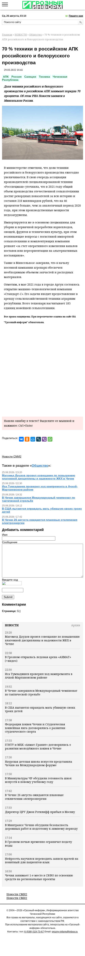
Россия (16, 76)
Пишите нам (76, 16)
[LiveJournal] (38, 439)
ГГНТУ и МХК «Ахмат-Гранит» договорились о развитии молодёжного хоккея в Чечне (38, 746)
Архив (75, 625)
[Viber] (44, 439)
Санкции (30, 76)
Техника (44, 76)
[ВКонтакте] (21, 439)
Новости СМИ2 (17, 894)
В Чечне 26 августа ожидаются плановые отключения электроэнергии (34, 796)
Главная (7, 34)
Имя (5, 534)
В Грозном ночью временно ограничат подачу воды (38, 843)
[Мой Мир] (32, 439)
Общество (35, 34)
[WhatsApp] (50, 439)
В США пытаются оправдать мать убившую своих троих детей (40, 709)
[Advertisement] (42, 369)
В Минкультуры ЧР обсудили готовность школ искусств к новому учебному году (38, 780)
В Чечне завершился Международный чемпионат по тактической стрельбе (41, 692)
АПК (6, 76)
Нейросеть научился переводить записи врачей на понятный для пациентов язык (41, 860)
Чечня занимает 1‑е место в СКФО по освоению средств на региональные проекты (39, 877)
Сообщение (9, 542)
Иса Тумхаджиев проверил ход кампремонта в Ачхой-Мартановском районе (38, 675)
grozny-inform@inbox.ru (65, 931)
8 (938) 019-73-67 (34, 931)
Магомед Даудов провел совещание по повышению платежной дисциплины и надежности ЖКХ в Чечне (42, 640)
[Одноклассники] (27, 439)
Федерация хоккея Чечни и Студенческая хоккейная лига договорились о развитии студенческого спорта (35, 727)
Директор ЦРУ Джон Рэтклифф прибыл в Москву (40, 812)
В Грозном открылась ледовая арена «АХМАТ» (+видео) (38, 658)
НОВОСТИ (21, 34)
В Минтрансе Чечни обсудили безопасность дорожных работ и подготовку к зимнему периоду (41, 826)
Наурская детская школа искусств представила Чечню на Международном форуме (38, 763)
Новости (12, 625)
